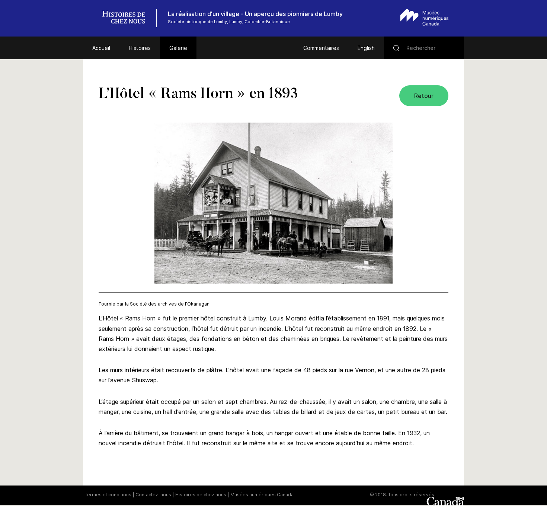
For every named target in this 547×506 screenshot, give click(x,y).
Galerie (178, 48)
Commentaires (321, 48)
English (366, 48)
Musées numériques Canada (262, 494)
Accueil (101, 48)
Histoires (140, 48)
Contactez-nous (153, 494)
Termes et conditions (108, 494)
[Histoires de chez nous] (128, 18)
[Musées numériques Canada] (424, 17)
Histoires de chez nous (200, 494)
